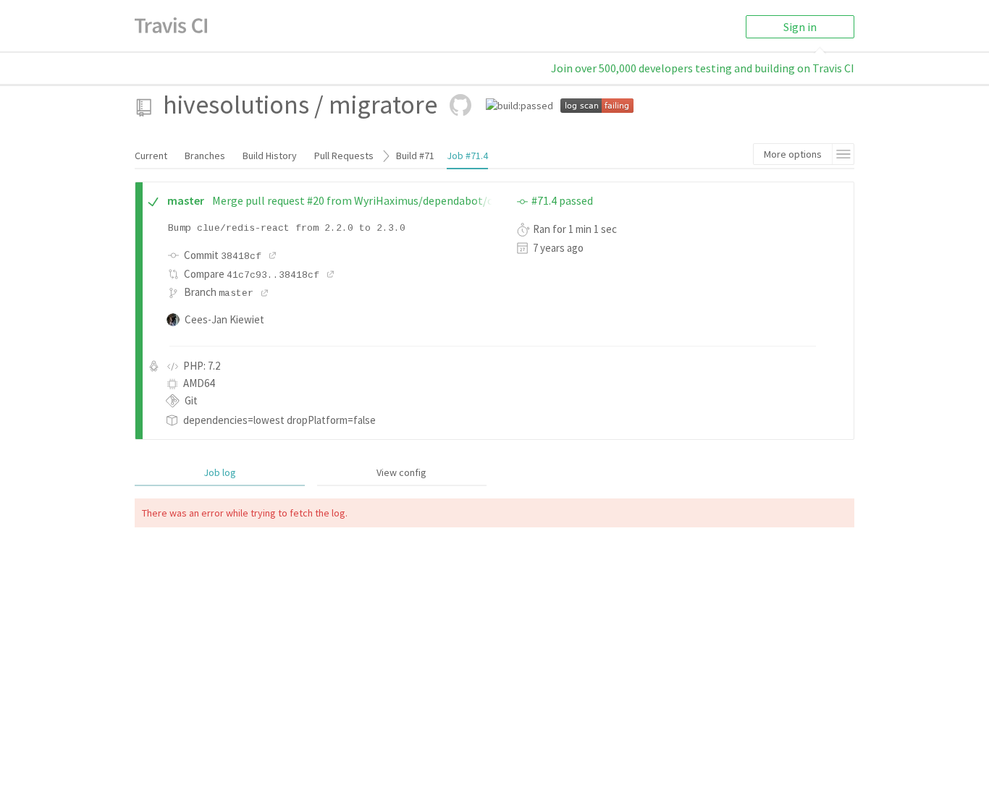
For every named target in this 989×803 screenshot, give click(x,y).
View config (401, 472)
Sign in (800, 27)
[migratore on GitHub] (460, 105)
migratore (383, 104)
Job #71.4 (467, 155)
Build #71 (415, 155)
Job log (219, 472)
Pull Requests (344, 155)
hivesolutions (236, 104)
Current (151, 155)
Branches (205, 155)
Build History (270, 155)
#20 (315, 200)
